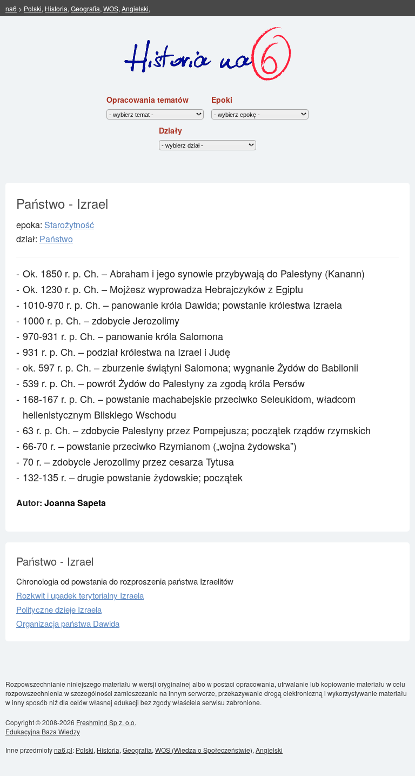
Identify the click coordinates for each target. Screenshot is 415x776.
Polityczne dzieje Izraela (59, 609)
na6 (11, 8)
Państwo (56, 239)
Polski (33, 8)
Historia (56, 8)
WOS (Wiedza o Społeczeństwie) (203, 749)
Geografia (85, 8)
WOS (110, 8)
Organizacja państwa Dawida (67, 623)
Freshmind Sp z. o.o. (106, 722)
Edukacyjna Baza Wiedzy (42, 731)
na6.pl (63, 749)
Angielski (135, 8)
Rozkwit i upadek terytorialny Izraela (80, 595)
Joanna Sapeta (75, 502)
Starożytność (69, 224)
